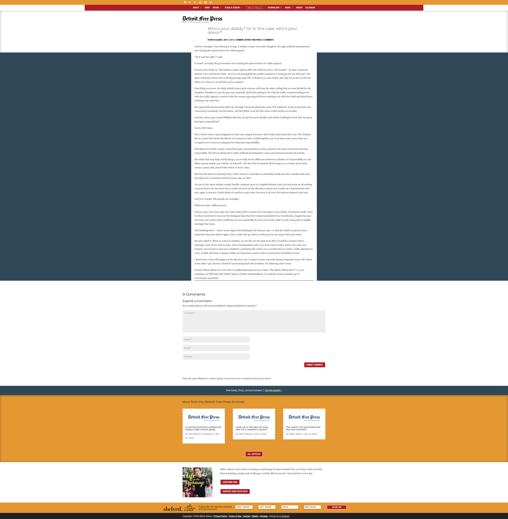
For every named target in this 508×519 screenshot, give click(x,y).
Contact (246, 516)
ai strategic (284, 516)
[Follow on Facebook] (189, 2)
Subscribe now (230, 482)
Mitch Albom (216, 40)
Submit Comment (314, 365)
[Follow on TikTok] (211, 2)
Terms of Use (235, 516)
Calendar (310, 7)
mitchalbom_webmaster (201, 433)
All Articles (254, 454)
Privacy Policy (220, 516)
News (207, 7)
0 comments (268, 40)
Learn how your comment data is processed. (247, 378)
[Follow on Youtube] (205, 2)
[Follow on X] (195, 2)
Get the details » (273, 390)
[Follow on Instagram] (200, 2)
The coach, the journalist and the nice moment (303, 428)
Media (255, 516)
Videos (299, 7)
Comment (239, 40)
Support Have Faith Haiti (235, 491)
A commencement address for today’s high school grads (203, 428)
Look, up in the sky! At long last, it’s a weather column (251, 428)
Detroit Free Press (253, 40)
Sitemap (264, 516)
